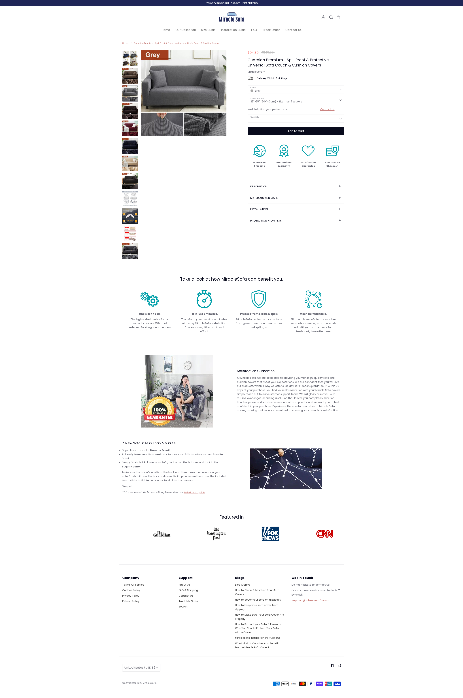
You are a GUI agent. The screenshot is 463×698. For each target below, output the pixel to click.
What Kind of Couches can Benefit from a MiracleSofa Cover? (257, 645)
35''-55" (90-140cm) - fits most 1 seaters (276, 101)
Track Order (271, 30)
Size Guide (208, 30)
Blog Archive (242, 585)
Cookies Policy (131, 590)
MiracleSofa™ (256, 72)
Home (166, 30)
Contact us (327, 109)
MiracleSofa (149, 682)
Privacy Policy (130, 596)
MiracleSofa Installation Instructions (257, 638)
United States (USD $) (139, 667)
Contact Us (293, 30)
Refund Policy (130, 601)
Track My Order (188, 601)
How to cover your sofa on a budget (258, 600)
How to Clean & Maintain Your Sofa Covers (257, 592)
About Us (184, 585)
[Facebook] (332, 665)
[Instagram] (339, 665)
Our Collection (185, 30)
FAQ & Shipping (188, 590)
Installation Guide (233, 30)
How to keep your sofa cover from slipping (256, 607)
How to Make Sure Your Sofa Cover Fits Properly (259, 616)
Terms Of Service (133, 585)
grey (257, 91)
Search (183, 606)
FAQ (254, 30)
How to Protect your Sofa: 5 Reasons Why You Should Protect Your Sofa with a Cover (258, 628)
